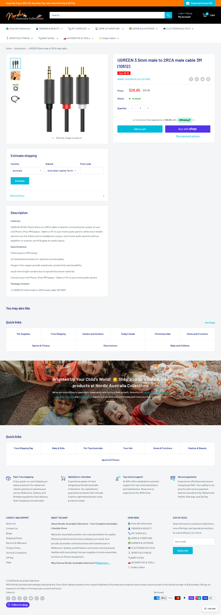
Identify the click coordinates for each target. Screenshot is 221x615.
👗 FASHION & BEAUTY (48, 28)
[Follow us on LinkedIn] (42, 598)
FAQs (8, 562)
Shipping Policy (14, 538)
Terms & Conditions (16, 552)
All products (20, 48)
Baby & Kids (58, 448)
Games (146, 392)
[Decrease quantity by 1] (132, 108)
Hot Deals (210, 322)
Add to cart (140, 129)
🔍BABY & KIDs (46, 38)
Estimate (20, 180)
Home (9, 48)
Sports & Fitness (41, 345)
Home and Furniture (197, 333)
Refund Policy (17, 195)
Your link (127, 448)
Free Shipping (58, 333)
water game (85, 396)
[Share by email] (208, 79)
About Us (11, 523)
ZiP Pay (10, 557)
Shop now (110, 407)
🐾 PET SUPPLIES (77, 28)
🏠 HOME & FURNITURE (107, 28)
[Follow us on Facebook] (8, 598)
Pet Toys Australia (93, 448)
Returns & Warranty (16, 542)
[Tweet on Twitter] (202, 79)
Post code (85, 163)
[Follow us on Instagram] (19, 598)
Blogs (9, 533)
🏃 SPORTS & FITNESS (18, 38)
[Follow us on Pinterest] (25, 598)
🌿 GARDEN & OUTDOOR (141, 28)
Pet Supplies (23, 333)
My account (184, 16)
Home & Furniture (162, 448)
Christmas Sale (163, 333)
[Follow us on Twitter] (14, 598)
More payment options (188, 136)
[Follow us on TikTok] (37, 598)
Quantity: (122, 108)
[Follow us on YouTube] (31, 598)
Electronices (110, 345)
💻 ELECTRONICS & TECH (176, 28)
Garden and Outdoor (93, 333)
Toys (153, 392)
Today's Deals (128, 333)
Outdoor (69, 396)
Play (62, 396)
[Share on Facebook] (191, 79)
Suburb (49, 163)
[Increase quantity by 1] (148, 108)
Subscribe (182, 550)
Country (15, 163)
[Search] (168, 15)
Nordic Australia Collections (133, 79)
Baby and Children (180, 345)
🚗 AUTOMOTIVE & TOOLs (76, 38)
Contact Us (12, 528)
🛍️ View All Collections (18, 28)
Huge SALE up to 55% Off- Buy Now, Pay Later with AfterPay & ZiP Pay (40, 3)
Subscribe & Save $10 (201, 3)
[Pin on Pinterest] (197, 79)
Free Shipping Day (23, 448)
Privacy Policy (13, 547)
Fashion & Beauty (197, 448)
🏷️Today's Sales (107, 38)
